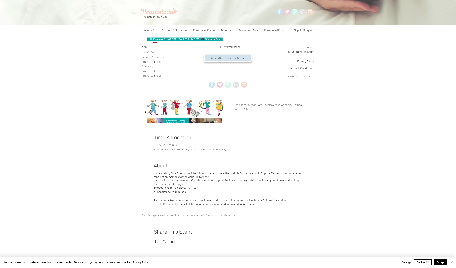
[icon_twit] (287, 12)
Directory (147, 66)
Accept (440, 262)
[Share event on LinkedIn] (173, 241)
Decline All (423, 262)
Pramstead (234, 46)
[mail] (310, 12)
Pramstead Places (153, 61)
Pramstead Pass (151, 70)
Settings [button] (406, 262)
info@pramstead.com (300, 51)
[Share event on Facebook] (155, 241)
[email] (244, 85)
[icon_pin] (294, 12)
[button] (228, 58)
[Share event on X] (164, 241)
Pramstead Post (151, 75)
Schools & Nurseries (154, 57)
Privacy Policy (305, 61)
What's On (148, 52)
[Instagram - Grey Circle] (302, 12)
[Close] (452, 262)
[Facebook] (279, 12)
